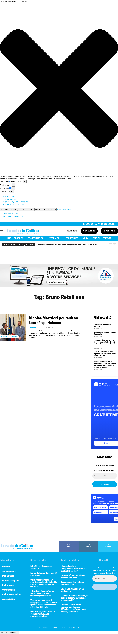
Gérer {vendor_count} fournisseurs (15, 202)
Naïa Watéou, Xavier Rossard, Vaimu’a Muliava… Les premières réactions (42, 614)
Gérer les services (9, 199)
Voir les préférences (25, 209)
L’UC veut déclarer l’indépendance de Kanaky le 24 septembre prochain (74, 568)
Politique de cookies (10, 214)
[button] (59, 88)
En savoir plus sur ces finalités (13, 205)
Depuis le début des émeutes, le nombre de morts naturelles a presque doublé (74, 598)
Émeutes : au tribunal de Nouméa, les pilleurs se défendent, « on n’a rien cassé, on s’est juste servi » (73, 608)
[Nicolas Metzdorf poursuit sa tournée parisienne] (13, 327)
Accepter (4, 209)
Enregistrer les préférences (45, 209)
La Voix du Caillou (36, 328)
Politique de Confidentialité (12, 216)
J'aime (69, 541)
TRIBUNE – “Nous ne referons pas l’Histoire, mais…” (73, 577)
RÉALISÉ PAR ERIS (73, 627)
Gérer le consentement (9, 632)
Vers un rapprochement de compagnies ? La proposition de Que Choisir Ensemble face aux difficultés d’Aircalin (105, 364)
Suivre (88, 541)
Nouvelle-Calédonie (9, 337)
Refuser (13, 209)
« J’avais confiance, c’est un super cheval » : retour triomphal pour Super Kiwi (105, 354)
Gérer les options (8, 196)
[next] (114, 244)
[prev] (110, 244)
